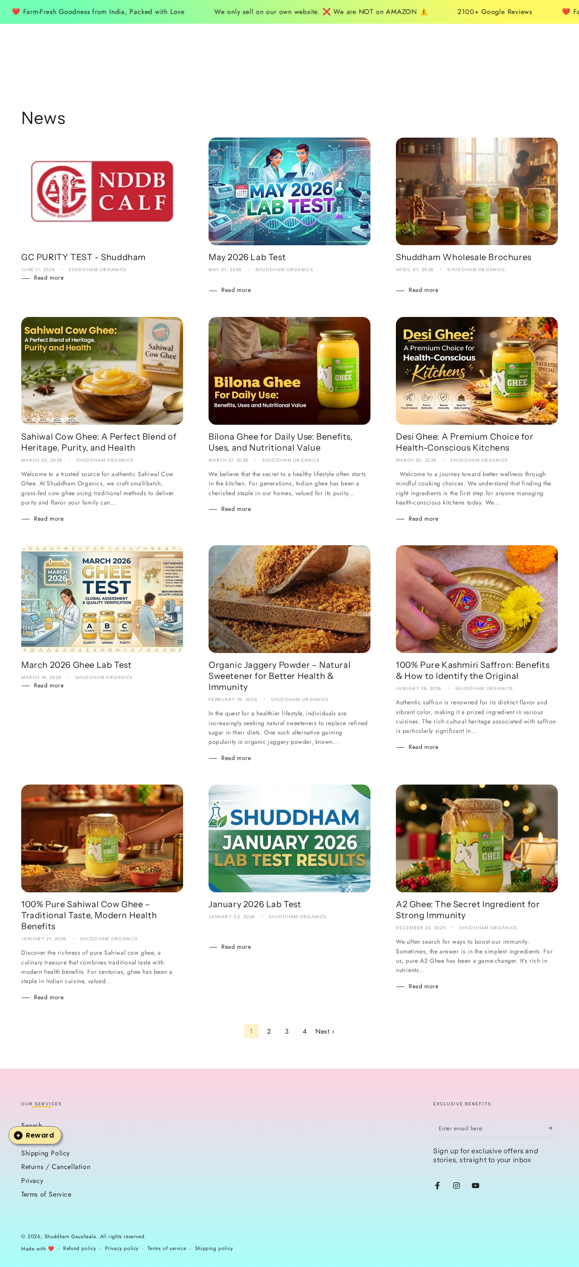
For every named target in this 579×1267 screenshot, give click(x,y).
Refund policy (79, 1248)
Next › (325, 1031)
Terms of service (167, 1248)
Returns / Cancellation (55, 1167)
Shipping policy (214, 1248)
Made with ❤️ (38, 1249)
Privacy (32, 1181)
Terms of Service (46, 1194)
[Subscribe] (553, 1127)
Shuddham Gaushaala (70, 1236)
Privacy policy (122, 1248)
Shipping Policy (45, 1153)
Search (31, 1125)
